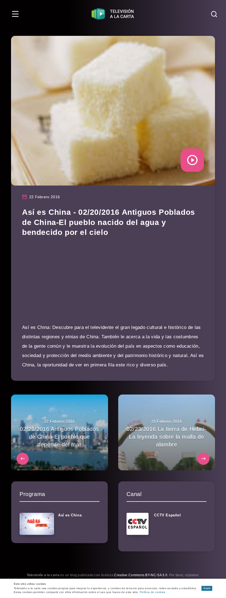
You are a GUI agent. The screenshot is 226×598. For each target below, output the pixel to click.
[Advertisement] (113, 284)
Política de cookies (152, 592)
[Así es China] (37, 524)
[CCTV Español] (138, 524)
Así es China (70, 515)
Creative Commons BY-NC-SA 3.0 (140, 575)
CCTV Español (167, 515)
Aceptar (207, 588)
